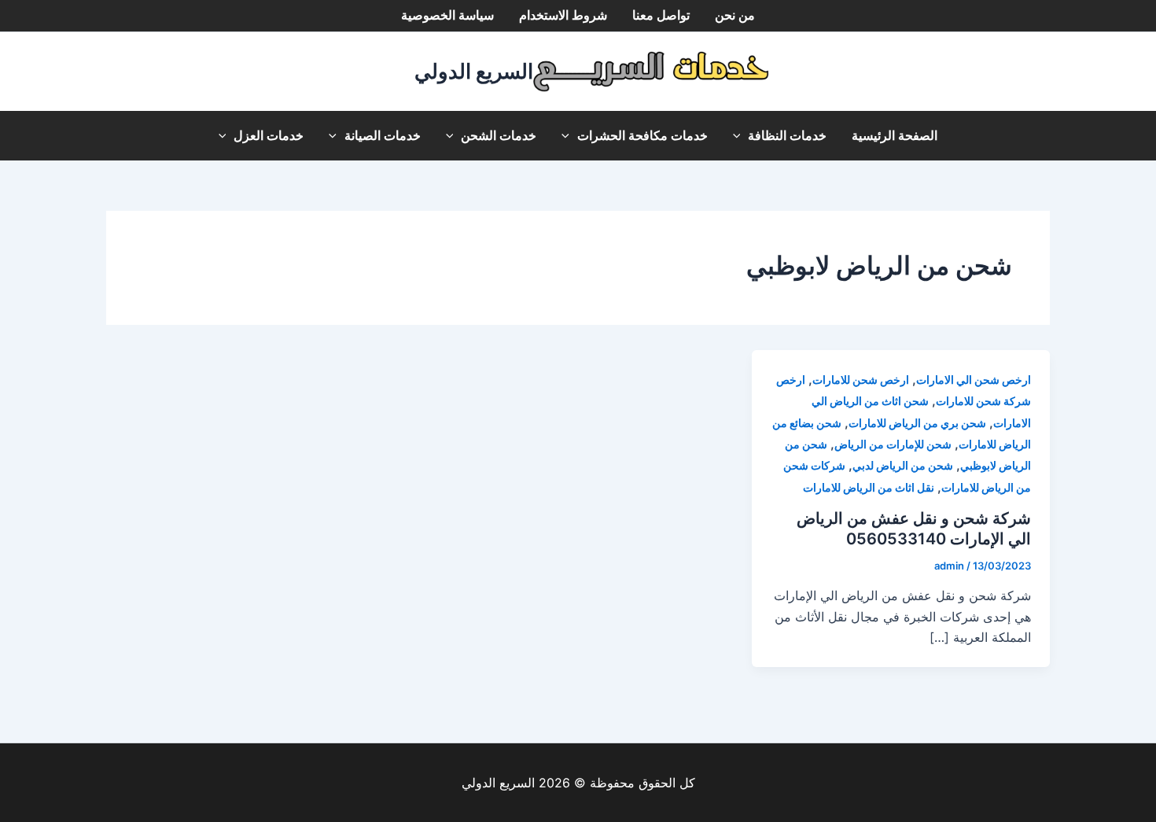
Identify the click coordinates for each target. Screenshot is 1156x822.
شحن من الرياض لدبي (902, 465)
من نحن (735, 15)
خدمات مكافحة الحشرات (642, 135)
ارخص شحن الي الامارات (973, 379)
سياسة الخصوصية (447, 15)
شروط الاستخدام (563, 15)
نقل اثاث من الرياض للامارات (868, 487)
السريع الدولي (473, 71)
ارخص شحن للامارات (860, 379)
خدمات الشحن (498, 135)
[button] (741, 136)
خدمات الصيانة (382, 135)
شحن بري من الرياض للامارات (917, 422)
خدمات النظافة (787, 135)
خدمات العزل (269, 135)
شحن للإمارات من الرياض (893, 444)
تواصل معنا (661, 15)
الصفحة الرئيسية (894, 135)
